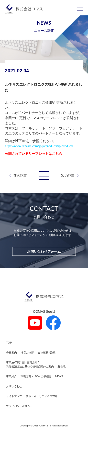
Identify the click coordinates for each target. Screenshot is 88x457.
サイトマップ (14, 396)
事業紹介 (11, 376)
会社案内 (11, 352)
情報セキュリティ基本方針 (41, 396)
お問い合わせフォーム (44, 251)
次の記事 (68, 176)
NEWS (59, 376)
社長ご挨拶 (27, 352)
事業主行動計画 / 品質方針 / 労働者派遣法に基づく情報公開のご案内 (30, 364)
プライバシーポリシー (19, 406)
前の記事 (20, 176)
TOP (8, 342)
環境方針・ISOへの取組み (36, 376)
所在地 (61, 366)
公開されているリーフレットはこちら (33, 154)
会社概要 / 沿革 (46, 352)
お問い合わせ (14, 386)
